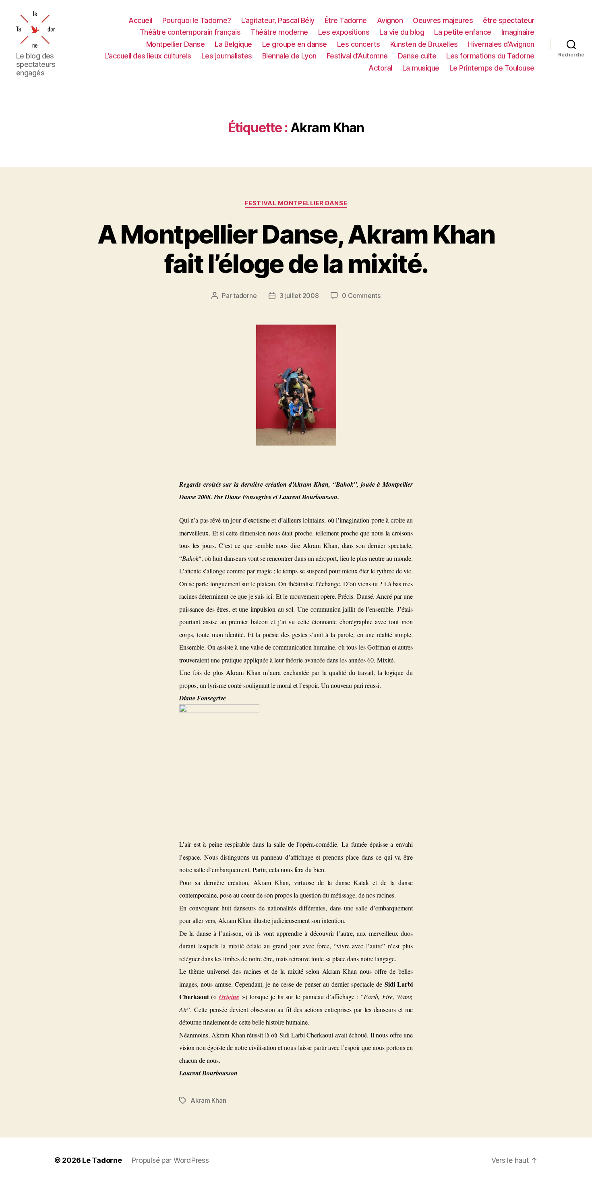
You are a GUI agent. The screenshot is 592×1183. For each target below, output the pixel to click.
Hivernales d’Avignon (501, 44)
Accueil (140, 20)
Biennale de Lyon (289, 56)
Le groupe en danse (294, 44)
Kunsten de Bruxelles (424, 44)
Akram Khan (208, 1100)
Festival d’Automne (357, 56)
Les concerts (358, 44)
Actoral (380, 68)
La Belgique (233, 44)
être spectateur (508, 20)
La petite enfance (462, 32)
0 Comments (361, 296)
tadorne (245, 296)
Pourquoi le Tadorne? (196, 20)
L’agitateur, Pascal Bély (278, 20)
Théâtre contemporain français (190, 32)
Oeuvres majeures (443, 20)
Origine (229, 996)
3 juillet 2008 (299, 296)
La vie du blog (401, 32)
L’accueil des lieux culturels (147, 56)
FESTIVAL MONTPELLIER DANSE (296, 203)
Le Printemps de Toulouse (491, 68)
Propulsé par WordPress (170, 1160)
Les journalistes (226, 56)
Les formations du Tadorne (490, 56)
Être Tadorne (346, 20)
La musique (420, 68)
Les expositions (344, 32)
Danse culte (417, 56)
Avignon (390, 20)
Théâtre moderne (279, 32)
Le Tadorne (102, 1160)
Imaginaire (517, 32)
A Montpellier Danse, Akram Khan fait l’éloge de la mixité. (296, 249)
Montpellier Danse (175, 44)
